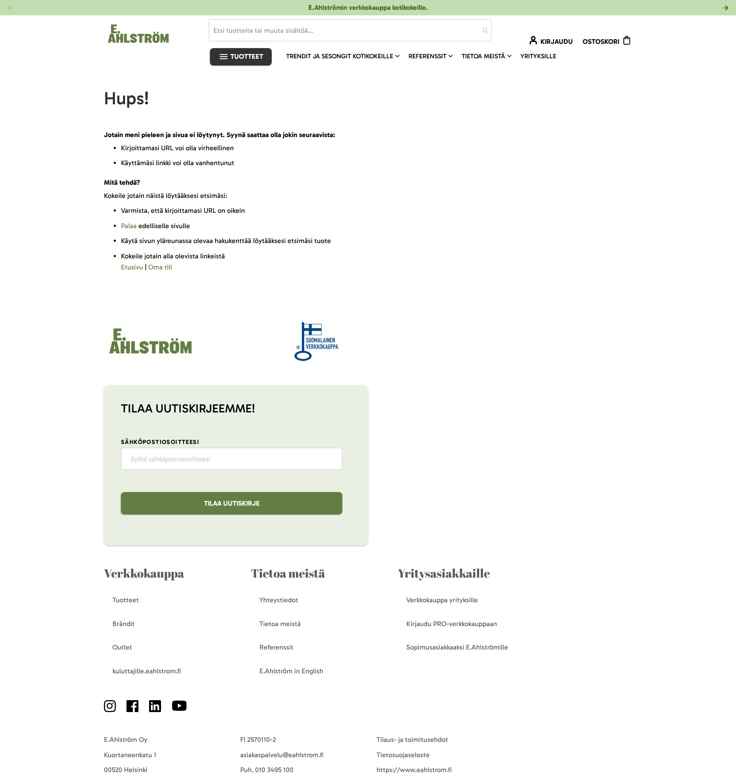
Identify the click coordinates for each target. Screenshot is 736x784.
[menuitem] (344, 56)
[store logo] (149, 354)
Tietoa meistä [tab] (288, 573)
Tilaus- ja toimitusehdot (412, 739)
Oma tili (160, 267)
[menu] (424, 56)
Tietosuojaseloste (403, 755)
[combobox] (350, 30)
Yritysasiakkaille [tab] (444, 573)
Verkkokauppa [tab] (144, 573)
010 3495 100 (274, 770)
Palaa (129, 226)
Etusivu (132, 267)
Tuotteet (246, 56)
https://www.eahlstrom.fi (414, 770)
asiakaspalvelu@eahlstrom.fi (282, 755)
